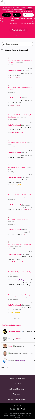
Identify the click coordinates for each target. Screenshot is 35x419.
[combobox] (17, 44)
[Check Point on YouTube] (17, 409)
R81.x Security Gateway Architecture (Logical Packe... (20, 61)
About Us (28, 415)
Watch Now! (14, 30)
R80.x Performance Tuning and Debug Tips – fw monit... (19, 296)
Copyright (12, 415)
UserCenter (17, 417)
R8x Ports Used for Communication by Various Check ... (20, 116)
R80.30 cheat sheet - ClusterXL (19, 168)
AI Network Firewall (13, 119)
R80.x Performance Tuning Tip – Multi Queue (19, 245)
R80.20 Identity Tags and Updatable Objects (20, 273)
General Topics (11, 65)
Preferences (28, 15)
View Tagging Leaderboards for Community (17, 325)
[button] (6, 15)
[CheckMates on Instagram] (24, 409)
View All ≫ (17, 319)
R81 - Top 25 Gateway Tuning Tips (18, 220)
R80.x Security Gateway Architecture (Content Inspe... (20, 89)
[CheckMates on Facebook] (21, 409)
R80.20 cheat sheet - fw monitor (20, 143)
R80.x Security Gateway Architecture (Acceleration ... (20, 196)
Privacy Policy (29, 9)
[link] (10, 409)
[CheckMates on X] (14, 409)
